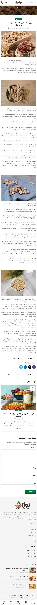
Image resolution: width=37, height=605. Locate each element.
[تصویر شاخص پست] (32, 570)
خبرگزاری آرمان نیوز (22, 597)
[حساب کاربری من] (6, 2)
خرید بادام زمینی (16, 358)
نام (34, 468)
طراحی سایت (30, 595)
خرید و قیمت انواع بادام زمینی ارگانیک (18, 585)
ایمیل (34, 475)
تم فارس (24, 28)
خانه (22, 12)
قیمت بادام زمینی (29, 362)
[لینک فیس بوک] (34, 367)
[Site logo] (18, 2)
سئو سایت (23, 595)
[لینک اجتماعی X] (29, 367)
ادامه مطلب (18, 428)
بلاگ (34, 539)
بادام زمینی (16, 12)
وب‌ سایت (33, 483)
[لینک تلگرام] (21, 367)
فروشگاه (33, 530)
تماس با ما (33, 542)
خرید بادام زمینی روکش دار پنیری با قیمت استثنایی (18, 414)
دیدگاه (33, 448)
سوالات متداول (32, 536)
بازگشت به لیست (18, 374)
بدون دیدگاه (19, 572)
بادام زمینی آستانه (29, 358)
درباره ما (33, 533)
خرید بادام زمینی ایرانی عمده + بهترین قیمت (16, 577)
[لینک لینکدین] (25, 367)
